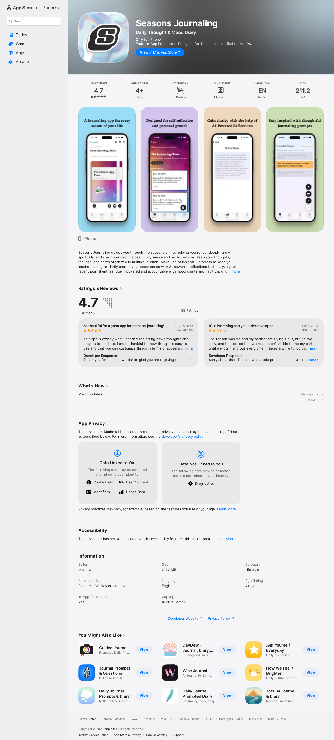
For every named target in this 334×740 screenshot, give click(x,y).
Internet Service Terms (93, 734)
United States (87, 719)
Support (178, 734)
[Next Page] (328, 169)
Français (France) (189, 719)
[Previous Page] (73, 169)
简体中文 (166, 719)
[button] (34, 35)
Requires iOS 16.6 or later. (99, 586)
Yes (81, 602)
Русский (149, 719)
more (236, 271)
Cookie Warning (156, 734)
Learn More (226, 509)
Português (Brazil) (231, 719)
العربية (134, 719)
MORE (189, 348)
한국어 (210, 719)
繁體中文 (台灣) (277, 719)
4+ (247, 586)
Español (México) (113, 719)
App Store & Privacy (127, 734)
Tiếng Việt (255, 719)
